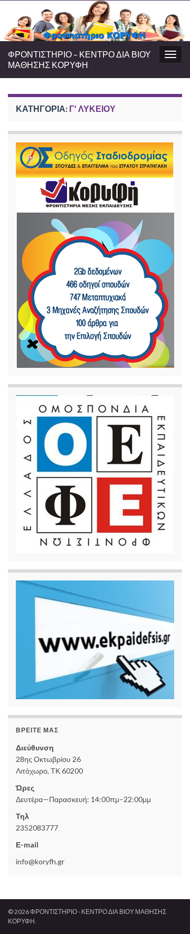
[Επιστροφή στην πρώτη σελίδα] (95, 21)
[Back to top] (166, 910)
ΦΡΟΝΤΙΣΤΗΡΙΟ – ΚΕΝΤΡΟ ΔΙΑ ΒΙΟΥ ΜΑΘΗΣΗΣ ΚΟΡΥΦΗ (79, 59)
